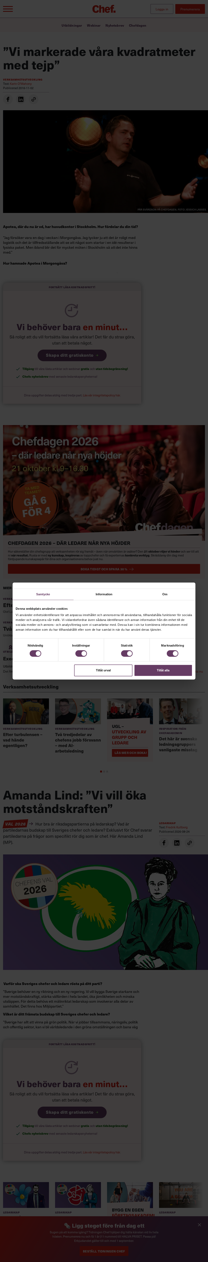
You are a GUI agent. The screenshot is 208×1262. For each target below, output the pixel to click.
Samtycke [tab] (43, 594)
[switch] (81, 653)
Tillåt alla (163, 670)
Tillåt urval (103, 670)
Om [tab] (164, 594)
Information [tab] (104, 594)
